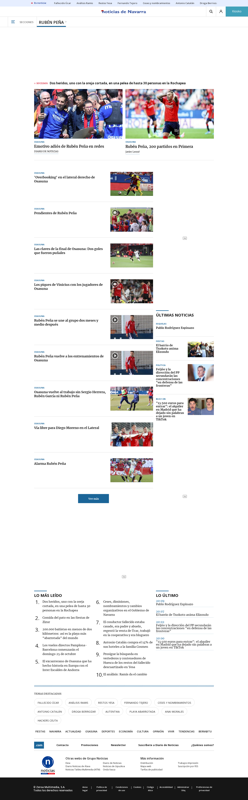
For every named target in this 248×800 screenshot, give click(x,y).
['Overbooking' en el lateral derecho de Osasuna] (131, 184)
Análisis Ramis (78, 702)
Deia (68, 763)
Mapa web (146, 766)
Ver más (93, 498)
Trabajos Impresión (188, 763)
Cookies (137, 787)
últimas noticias (175, 315)
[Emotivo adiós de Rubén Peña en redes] (78, 114)
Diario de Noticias (112, 763)
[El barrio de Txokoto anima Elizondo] (201, 348)
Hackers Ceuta (48, 720)
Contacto (62, 745)
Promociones (89, 745)
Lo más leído (48, 595)
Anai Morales (174, 711)
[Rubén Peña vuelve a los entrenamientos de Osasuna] (131, 363)
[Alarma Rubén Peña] (131, 470)
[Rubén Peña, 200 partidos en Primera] (169, 114)
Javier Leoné (132, 151)
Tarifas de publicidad (151, 769)
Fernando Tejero (136, 702)
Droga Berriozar (84, 711)
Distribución (147, 763)
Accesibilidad (166, 787)
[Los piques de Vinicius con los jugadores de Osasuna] (131, 291)
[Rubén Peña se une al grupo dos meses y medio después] (131, 327)
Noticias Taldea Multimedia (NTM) (83, 769)
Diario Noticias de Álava (78, 766)
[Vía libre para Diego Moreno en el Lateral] (131, 434)
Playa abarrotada (142, 711)
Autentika (112, 711)
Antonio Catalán (50, 711)
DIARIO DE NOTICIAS (46, 151)
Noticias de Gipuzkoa (114, 766)
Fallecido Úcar (48, 702)
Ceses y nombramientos (174, 702)
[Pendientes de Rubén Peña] (131, 220)
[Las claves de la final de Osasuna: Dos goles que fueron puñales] (131, 255)
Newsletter (118, 745)
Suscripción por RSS (188, 766)
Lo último (167, 595)
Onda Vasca (109, 769)
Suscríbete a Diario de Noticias (158, 745)
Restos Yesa (106, 702)
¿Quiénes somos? (202, 745)
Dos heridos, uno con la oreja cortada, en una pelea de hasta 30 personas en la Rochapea (118, 83)
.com (39, 745)
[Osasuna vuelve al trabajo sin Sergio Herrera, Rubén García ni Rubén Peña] (131, 399)
